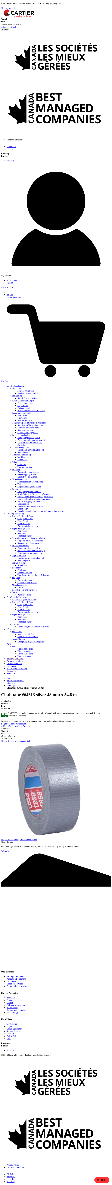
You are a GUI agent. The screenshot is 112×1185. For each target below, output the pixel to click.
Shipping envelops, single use (30, 541)
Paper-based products (21, 413)
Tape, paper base (19, 563)
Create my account (18, 724)
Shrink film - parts (25, 654)
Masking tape (23, 457)
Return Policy (12, 1007)
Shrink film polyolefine (27, 398)
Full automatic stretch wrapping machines (35, 496)
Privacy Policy (13, 1165)
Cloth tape (21, 464)
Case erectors (23, 504)
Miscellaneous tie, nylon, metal (30, 482)
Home (9, 678)
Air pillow (21, 445)
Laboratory (11, 666)
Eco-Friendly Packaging (17, 597)
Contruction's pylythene (27, 432)
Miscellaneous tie (19, 479)
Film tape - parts (24, 651)
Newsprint (21, 418)
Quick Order (12, 1036)
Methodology (12, 1012)
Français (10, 161)
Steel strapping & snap (27, 474)
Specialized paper (25, 420)
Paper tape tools (24, 595)
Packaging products (15, 658)
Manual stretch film (25, 391)
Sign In (10, 283)
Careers (10, 149)
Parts (9, 644)
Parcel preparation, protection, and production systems (40, 511)
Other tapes (17, 462)
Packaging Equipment (16, 979)
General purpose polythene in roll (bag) (29, 423)
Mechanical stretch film (27, 393)
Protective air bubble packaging (31, 440)
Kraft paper (22, 415)
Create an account (14, 1029)
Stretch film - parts (25, 649)
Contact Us (11, 146)
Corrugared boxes (25, 403)
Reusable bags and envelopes (24, 590)
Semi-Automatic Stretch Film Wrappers (34, 494)
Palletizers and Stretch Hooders (30, 506)
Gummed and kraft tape (22, 455)
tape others (16, 568)
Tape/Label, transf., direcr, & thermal (33, 575)
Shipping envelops (25, 430)
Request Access (13, 1031)
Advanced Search (8, 27)
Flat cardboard (23, 408)
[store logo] (19, 17)
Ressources (11, 671)
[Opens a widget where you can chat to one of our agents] (101, 1180)
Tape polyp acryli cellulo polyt (30, 450)
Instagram (11, 1176)
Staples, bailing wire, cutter (29, 486)
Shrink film (17, 396)
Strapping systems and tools (29, 491)
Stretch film (17, 388)
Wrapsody (11, 629)
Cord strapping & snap (27, 477)
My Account (12, 280)
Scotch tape (22, 459)
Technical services (14, 663)
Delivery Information (16, 1005)
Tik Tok (10, 1174)
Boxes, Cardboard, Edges (23, 401)
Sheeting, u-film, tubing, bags (30, 425)
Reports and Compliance (17, 1010)
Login (9, 1026)
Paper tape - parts (24, 656)
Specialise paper (24, 536)
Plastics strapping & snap (28, 472)
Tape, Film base (19, 555)
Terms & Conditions (15, 1167)
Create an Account (15, 297)
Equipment (16, 489)
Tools (14, 592)
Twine (20, 484)
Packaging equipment (16, 661)
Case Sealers (22, 509)
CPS (9, 1038)
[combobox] (13, 24)
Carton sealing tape (20, 447)
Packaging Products (15, 976)
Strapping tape (23, 452)
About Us (11, 673)
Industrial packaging (15, 386)
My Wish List (7, 287)
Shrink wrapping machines (29, 501)
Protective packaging (21, 435)
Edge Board (22, 405)
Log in (4, 724)
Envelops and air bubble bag (29, 442)
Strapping (16, 469)
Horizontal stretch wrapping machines (33, 499)
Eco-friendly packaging (17, 668)
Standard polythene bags (28, 428)
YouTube (10, 1181)
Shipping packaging (15, 514)
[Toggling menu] (2, 17)
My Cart (10, 1034)
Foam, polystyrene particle (28, 437)
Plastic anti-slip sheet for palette (31, 410)
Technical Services (15, 984)
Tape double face (24, 467)
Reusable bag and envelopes (24, 600)
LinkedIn (10, 1179)
